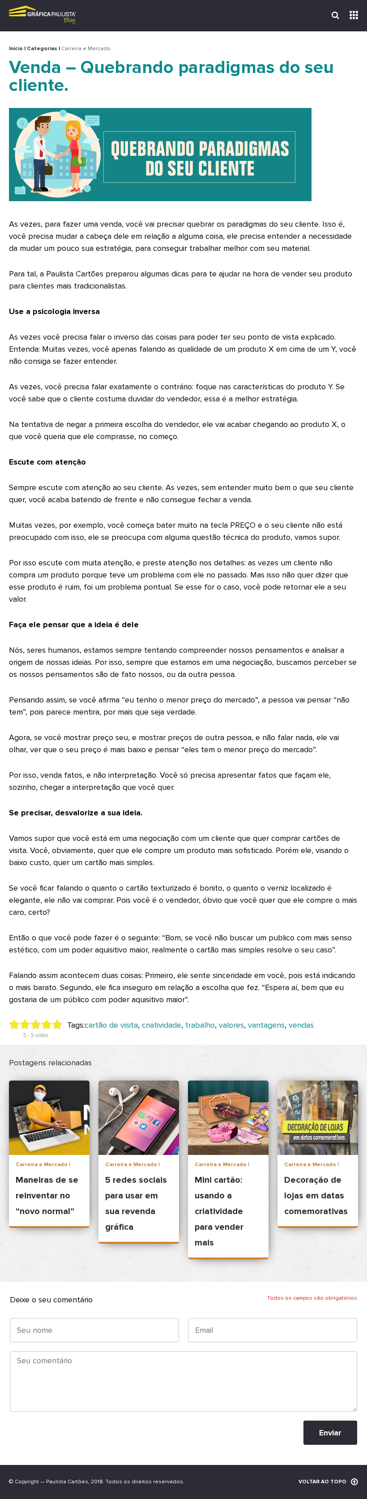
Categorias (42, 48)
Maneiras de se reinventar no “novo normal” (47, 1196)
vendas (301, 1025)
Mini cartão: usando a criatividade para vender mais (219, 1211)
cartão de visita (111, 1025)
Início (16, 48)
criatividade (161, 1025)
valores (231, 1025)
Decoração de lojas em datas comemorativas (316, 1196)
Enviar (330, 1433)
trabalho (200, 1025)
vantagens (266, 1025)
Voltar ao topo (322, 1481)
